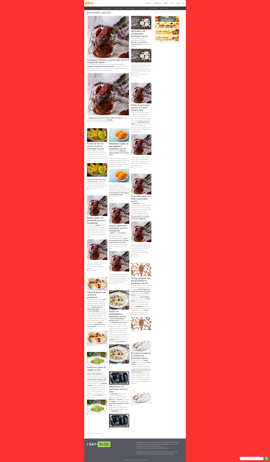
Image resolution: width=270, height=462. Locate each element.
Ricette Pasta (136, 331)
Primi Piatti (157, 3)
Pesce (172, 3)
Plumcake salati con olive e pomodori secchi (141, 199)
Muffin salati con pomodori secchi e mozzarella (96, 220)
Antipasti (148, 3)
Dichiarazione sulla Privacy (93, 453)
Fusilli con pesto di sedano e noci (96, 368)
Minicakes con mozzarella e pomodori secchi (139, 34)
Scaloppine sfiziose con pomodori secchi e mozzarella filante (108, 61)
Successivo (97, 433)
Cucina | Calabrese (106, 8)
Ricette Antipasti (136, 74)
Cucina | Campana (118, 8)
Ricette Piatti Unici (111, 121)
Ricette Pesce (92, 345)
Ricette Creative (102, 121)
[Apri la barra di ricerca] (183, 3)
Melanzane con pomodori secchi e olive (118, 389)
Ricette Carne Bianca (93, 121)
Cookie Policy (90, 451)
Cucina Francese (114, 196)
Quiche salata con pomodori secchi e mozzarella (118, 228)
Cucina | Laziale (141, 8)
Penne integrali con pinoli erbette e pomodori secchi (140, 281)
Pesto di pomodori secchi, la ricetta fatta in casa (140, 108)
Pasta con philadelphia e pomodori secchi (117, 314)
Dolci (178, 3)
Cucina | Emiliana (130, 8)
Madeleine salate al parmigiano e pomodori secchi (118, 146)
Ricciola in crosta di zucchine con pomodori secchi (140, 356)
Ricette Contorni (144, 74)
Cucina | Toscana (164, 8)
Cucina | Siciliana (152, 8)
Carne (165, 3)
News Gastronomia (137, 167)
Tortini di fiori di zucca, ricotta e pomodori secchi (95, 146)
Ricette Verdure (114, 428)
